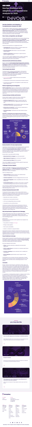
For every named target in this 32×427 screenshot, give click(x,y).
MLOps (10, 408)
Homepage (4, 407)
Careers (23, 410)
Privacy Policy (24, 412)
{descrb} (17, 408)
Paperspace (17, 416)
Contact (23, 411)
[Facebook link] (12, 422)
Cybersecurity (11, 412)
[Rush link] (15, 422)
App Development (11, 416)
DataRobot (17, 415)
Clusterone (17, 411)
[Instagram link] (21, 422)
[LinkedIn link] (10, 422)
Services (3, 408)
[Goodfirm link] (17, 422)
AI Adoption (10, 407)
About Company (24, 408)
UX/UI (9, 417)
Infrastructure (11, 415)
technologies (15, 222)
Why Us (23, 407)
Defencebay (17, 412)
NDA (16, 407)
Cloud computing (6, 77)
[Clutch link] (19, 422)
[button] (29, 1)
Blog (3, 411)
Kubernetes (10, 411)
